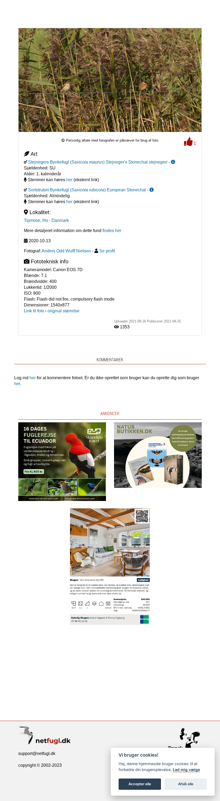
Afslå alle (185, 784)
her (69, 179)
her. (17, 383)
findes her (111, 230)
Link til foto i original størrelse (51, 311)
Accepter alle (140, 784)
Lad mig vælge (186, 769)
